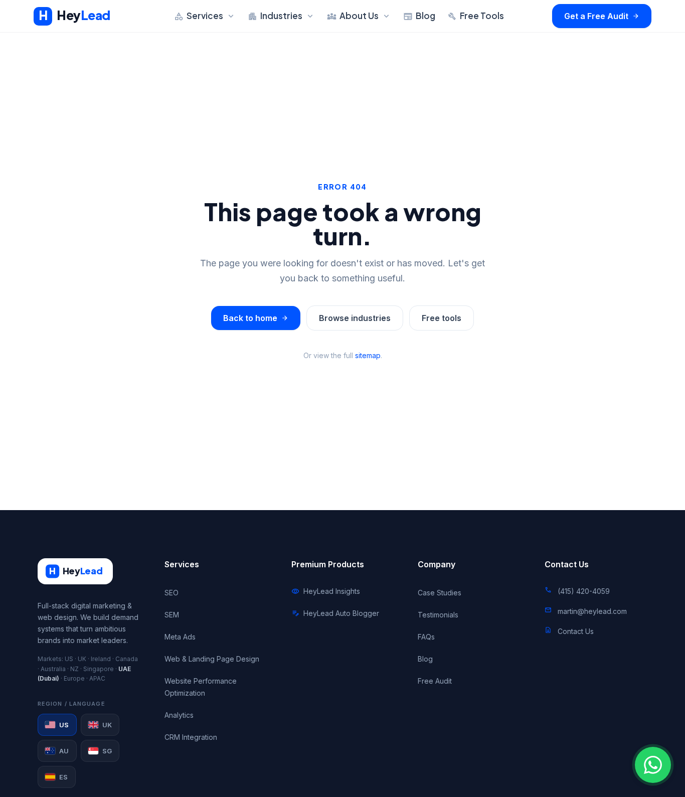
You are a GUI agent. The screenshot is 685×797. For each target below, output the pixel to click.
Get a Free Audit (601, 16)
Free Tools (475, 16)
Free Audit (435, 681)
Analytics (179, 715)
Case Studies (439, 592)
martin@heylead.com (592, 611)
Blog (419, 16)
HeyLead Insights (325, 591)
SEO (171, 592)
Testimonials (438, 614)
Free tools (441, 318)
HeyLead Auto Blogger (335, 613)
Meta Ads (180, 636)
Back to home (255, 318)
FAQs (426, 636)
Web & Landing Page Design (211, 659)
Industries (281, 16)
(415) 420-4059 (584, 591)
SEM (171, 614)
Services (205, 16)
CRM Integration (190, 737)
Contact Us (576, 631)
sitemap (368, 355)
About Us (359, 16)
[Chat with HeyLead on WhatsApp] (653, 765)
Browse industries (355, 318)
